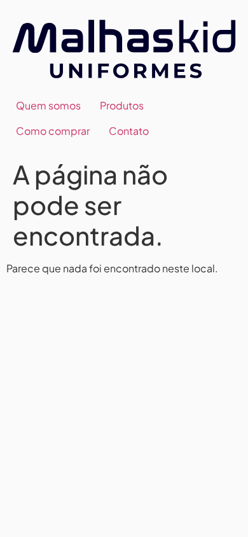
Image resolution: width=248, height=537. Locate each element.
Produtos (122, 105)
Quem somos (48, 105)
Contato (129, 130)
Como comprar (53, 130)
